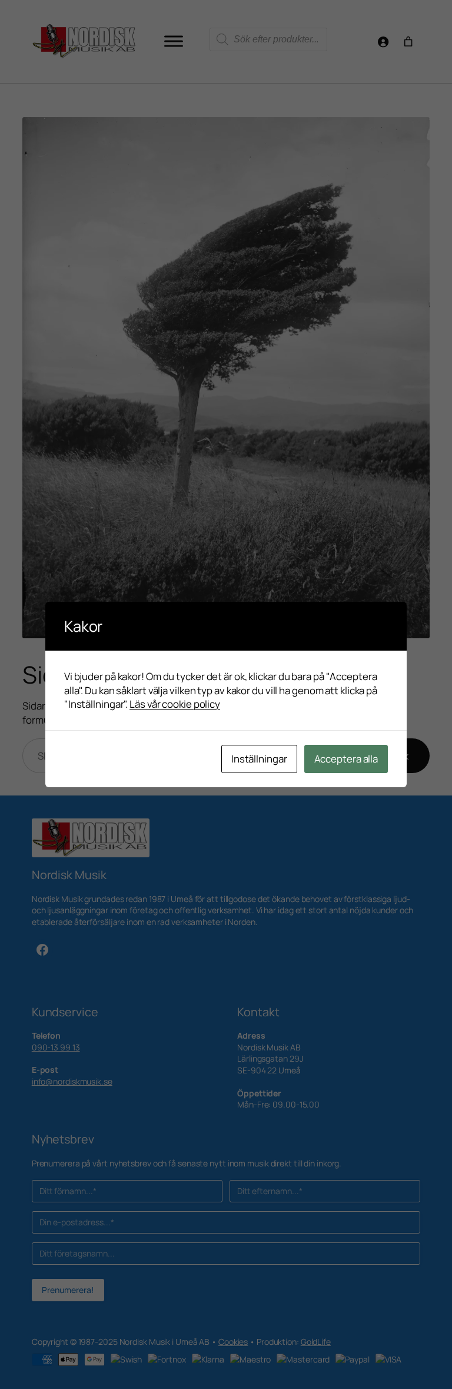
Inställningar (259, 758)
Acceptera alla (346, 758)
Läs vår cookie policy (174, 704)
